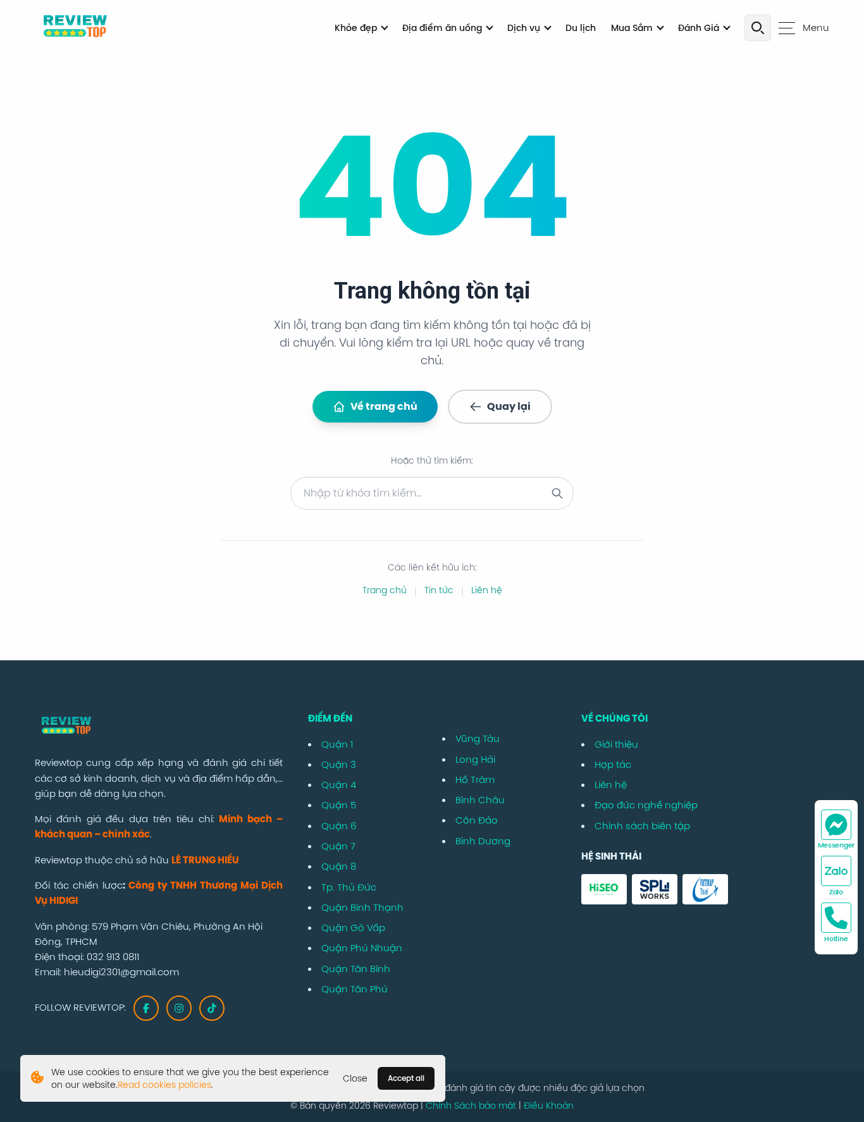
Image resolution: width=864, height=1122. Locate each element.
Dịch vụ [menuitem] (523, 28)
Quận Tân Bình (355, 968)
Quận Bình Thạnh (362, 907)
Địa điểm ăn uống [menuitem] (442, 28)
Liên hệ (486, 590)
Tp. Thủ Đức (348, 887)
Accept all (406, 1078)
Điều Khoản (549, 1105)
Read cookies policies (164, 1084)
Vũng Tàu (477, 738)
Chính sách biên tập (642, 825)
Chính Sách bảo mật (472, 1105)
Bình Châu (480, 799)
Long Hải (475, 759)
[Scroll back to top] (846, 1066)
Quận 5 (338, 804)
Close (355, 1078)
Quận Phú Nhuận (361, 947)
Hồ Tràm (475, 779)
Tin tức (439, 590)
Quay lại (509, 406)
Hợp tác (613, 764)
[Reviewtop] (159, 727)
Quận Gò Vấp (353, 927)
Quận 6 (338, 825)
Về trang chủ (383, 406)
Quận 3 (338, 764)
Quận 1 (337, 744)
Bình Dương (482, 841)
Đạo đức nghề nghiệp (646, 804)
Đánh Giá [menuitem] (698, 28)
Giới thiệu (616, 744)
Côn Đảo (476, 820)
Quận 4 (338, 784)
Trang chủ (384, 590)
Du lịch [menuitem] (580, 28)
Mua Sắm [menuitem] (632, 28)
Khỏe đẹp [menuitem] (356, 28)
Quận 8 (338, 866)
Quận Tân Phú (354, 989)
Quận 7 (338, 846)
